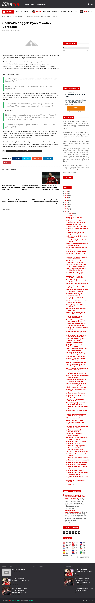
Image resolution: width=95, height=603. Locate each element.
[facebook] (83, 601)
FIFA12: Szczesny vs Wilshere (75, 356)
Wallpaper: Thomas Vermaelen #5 (77, 460)
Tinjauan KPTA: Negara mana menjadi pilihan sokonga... (76, 336)
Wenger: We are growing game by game (76, 286)
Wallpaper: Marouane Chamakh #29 (76, 467)
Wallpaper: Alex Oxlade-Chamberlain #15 (74, 430)
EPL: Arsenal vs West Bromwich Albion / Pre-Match (76, 438)
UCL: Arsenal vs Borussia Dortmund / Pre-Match (74, 277)
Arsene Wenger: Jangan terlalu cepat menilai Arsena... (76, 403)
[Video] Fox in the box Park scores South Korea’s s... (77, 345)
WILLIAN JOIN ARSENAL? (19, 569)
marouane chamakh (40, 16)
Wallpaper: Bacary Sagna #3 (75, 446)
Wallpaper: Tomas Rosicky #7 (76, 441)
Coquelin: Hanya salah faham (76, 362)
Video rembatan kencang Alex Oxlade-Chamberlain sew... (76, 324)
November (70, 215)
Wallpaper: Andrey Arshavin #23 (76, 462)
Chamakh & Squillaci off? (74, 342)
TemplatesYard (16, 600)
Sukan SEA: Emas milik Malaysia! (77, 283)
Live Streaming (41, 4)
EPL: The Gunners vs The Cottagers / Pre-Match (74, 261)
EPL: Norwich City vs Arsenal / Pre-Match (76, 309)
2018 (66, 195)
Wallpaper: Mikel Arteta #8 (75, 470)
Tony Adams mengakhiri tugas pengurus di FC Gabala (76, 320)
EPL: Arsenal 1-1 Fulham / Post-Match (76, 248)
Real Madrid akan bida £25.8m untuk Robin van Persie (76, 415)
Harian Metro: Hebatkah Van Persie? (75, 254)
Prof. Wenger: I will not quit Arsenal (75, 298)
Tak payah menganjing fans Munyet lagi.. (75, 396)
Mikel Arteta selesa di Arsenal (76, 387)
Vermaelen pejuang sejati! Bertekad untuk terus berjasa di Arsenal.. (50, 187)
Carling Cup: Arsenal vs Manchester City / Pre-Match (76, 225)
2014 (66, 204)
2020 (70, 11)
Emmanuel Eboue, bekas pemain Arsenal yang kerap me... (77, 290)
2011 (66, 211)
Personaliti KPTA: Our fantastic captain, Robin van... (76, 258)
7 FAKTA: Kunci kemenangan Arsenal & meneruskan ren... (76, 313)
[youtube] (92, 601)
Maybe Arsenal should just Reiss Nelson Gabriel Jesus (75, 497)
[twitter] (86, 601)
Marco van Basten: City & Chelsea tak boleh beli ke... (77, 376)
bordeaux (9, 16)
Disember (70, 213)
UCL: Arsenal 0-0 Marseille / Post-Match (77, 477)
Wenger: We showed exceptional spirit (77, 229)
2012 (66, 209)
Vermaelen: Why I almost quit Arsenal (76, 240)
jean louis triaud (19, 16)
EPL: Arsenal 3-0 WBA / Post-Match (75, 423)
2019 (66, 193)
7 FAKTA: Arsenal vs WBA (74, 420)
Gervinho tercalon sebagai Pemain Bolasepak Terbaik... (76, 353)
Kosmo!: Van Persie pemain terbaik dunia (75, 400)
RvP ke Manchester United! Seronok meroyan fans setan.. (11, 187)
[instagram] (89, 601)
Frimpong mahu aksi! (73, 418)
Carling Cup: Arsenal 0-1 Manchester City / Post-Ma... (76, 221)
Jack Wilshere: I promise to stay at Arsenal (76, 411)
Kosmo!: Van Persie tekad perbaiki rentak (74, 434)
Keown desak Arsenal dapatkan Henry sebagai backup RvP (76, 265)
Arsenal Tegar (29, 4)
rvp (49, 16)
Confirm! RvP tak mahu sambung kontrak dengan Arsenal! (31, 187)
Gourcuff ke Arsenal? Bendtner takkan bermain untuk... (76, 332)
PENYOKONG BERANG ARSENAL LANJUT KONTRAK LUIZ (44, 11)
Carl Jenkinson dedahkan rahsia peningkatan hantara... (76, 380)
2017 (66, 198)
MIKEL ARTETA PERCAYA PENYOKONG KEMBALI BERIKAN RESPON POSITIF (19, 590)
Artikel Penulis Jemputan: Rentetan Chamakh (74, 317)
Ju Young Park (30, 16)
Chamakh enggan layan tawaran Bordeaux (77, 328)
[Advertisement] (76, 27)
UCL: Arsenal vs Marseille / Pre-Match (76, 481)
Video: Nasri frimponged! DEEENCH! (74, 218)
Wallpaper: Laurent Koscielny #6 (77, 458)
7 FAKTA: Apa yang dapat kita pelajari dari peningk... (76, 269)
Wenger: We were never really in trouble (77, 390)
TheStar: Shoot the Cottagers (76, 251)
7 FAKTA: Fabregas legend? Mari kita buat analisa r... (76, 349)
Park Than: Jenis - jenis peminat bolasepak (76, 236)
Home (3, 16)
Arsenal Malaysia (70, 510)
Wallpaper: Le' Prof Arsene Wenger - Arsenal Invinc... (75, 448)
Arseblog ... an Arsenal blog (74, 495)
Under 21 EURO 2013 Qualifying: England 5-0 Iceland (76, 339)
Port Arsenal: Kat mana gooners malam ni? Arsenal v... (77, 427)
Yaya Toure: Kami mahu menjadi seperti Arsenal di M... (77, 369)
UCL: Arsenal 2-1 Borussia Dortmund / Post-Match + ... (76, 273)
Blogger (31, 600)
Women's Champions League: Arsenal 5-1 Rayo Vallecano (76, 359)
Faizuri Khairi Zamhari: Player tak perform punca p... (77, 244)
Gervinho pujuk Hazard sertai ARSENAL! (76, 454)
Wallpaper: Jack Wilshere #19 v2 (76, 393)
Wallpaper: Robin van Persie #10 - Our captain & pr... (77, 473)
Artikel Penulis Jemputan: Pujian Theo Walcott (77, 280)
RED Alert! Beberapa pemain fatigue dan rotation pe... (75, 233)
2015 (66, 202)
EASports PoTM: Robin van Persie (77, 452)
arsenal (24, 11)
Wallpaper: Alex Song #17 (74, 443)
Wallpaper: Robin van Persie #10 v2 (76, 407)
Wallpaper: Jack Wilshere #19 (76, 464)
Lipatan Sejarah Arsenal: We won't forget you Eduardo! (75, 365)
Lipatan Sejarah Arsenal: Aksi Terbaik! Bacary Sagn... (76, 384)
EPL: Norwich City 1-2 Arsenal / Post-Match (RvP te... (76, 301)
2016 (66, 200)
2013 (66, 207)
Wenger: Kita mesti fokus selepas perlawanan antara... (76, 372)
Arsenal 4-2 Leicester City (73, 512)
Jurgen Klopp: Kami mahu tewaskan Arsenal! (74, 294)
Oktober (69, 484)
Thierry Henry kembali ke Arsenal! (74, 305)
